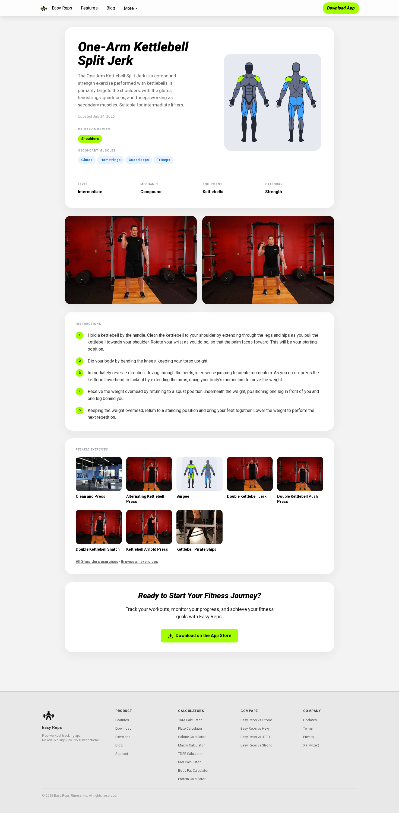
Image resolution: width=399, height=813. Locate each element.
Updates (310, 720)
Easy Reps (62, 8)
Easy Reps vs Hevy (255, 728)
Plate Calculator (190, 728)
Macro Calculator (191, 745)
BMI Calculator (189, 762)
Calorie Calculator (191, 737)
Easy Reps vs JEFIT (255, 737)
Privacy (308, 737)
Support (121, 754)
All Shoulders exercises (97, 561)
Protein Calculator (191, 779)
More (129, 8)
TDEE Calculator (190, 754)
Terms (308, 728)
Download (123, 728)
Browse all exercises (139, 561)
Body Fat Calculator (193, 770)
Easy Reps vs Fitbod (256, 720)
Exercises (122, 737)
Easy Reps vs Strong (256, 745)
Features (89, 8)
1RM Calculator (190, 720)
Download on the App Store (204, 635)
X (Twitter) (311, 745)
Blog (110, 8)
